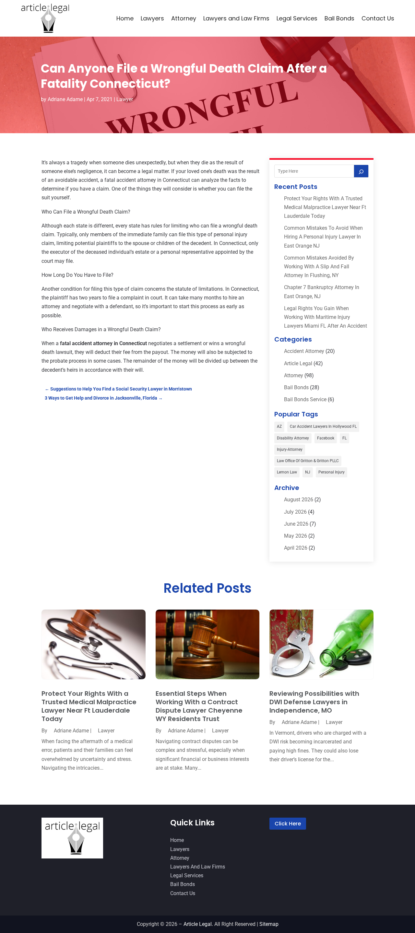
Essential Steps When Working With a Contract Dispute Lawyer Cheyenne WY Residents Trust (199, 706)
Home (125, 18)
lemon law (287, 472)
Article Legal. (198, 924)
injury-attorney (289, 449)
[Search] (361, 171)
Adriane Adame (65, 99)
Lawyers (152, 18)
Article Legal (298, 363)
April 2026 (295, 548)
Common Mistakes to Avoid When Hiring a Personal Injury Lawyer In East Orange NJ (323, 237)
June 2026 (296, 524)
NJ (307, 472)
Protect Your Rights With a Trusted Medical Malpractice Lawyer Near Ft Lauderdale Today (325, 207)
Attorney (183, 18)
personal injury (331, 472)
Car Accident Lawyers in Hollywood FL (323, 426)
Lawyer (124, 99)
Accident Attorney (304, 351)
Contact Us (378, 18)
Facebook (325, 438)
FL (344, 438)
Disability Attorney (293, 438)
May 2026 (295, 536)
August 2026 (298, 499)
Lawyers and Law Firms (236, 18)
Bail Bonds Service (305, 399)
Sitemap (269, 924)
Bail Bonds (339, 18)
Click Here (288, 823)
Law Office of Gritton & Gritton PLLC (308, 461)
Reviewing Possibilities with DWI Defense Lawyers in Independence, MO (314, 702)
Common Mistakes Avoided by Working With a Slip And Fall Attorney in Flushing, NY (319, 266)
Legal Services (297, 18)
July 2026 (295, 512)
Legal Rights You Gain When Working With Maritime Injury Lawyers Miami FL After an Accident (325, 317)
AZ (279, 426)
